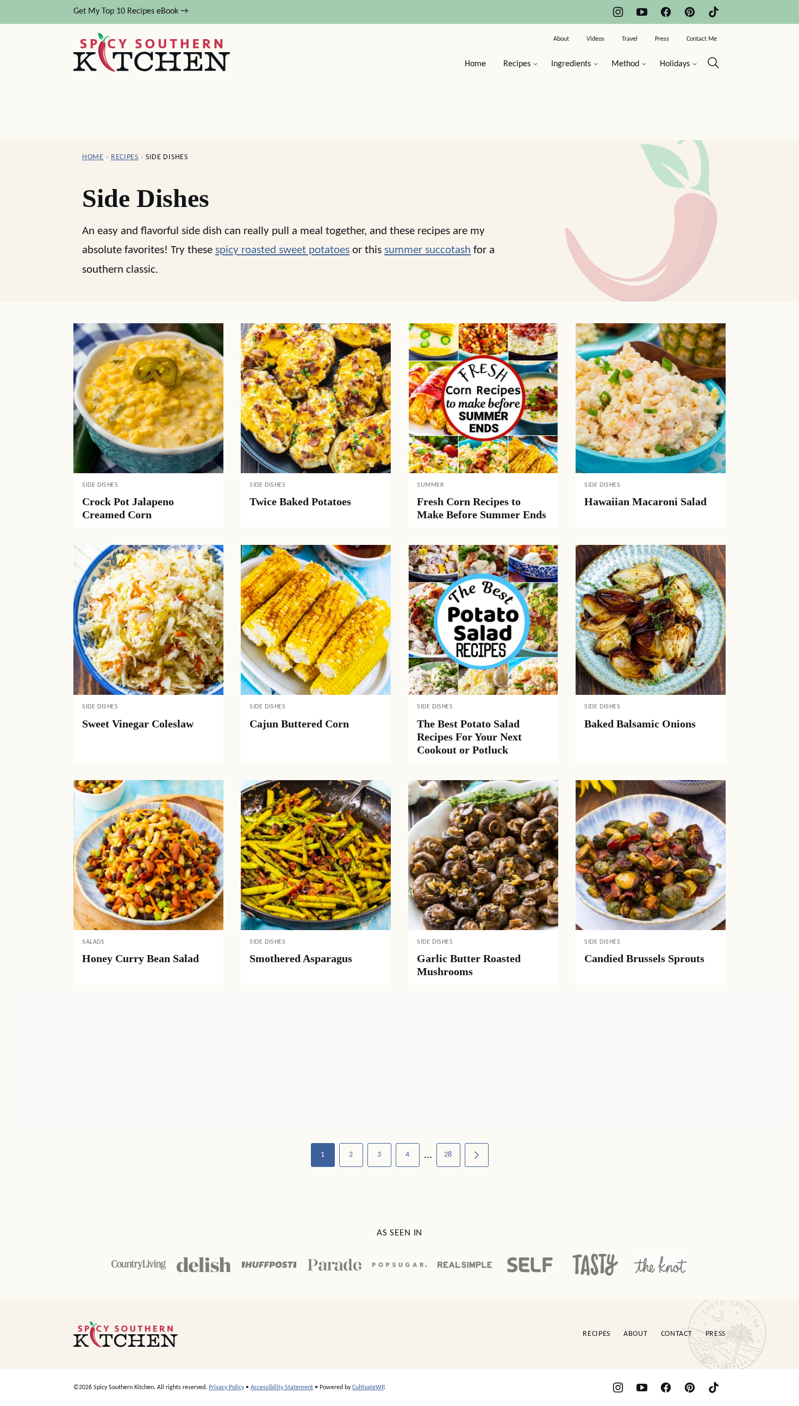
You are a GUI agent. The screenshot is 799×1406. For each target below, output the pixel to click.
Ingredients (571, 64)
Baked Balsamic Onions (640, 724)
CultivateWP (368, 1387)
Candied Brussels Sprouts (644, 958)
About (561, 39)
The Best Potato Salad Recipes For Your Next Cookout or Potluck (469, 737)
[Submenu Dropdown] (535, 64)
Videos (595, 39)
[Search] (714, 63)
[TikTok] (714, 12)
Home (475, 64)
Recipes (516, 64)
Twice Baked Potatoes (300, 501)
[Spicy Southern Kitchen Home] (151, 52)
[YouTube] (642, 12)
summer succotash (427, 250)
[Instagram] (618, 12)
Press (662, 39)
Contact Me (701, 39)
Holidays (675, 64)
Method (625, 64)
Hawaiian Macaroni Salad (645, 501)
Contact (676, 1334)
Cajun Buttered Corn (299, 724)
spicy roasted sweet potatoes (282, 250)
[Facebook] (666, 12)
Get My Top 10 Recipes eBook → (130, 11)
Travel (630, 39)
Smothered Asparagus (300, 958)
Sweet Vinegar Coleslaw (137, 724)
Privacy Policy (226, 1387)
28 (448, 1155)
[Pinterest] (690, 12)
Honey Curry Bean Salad (140, 958)
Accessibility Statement (282, 1387)
